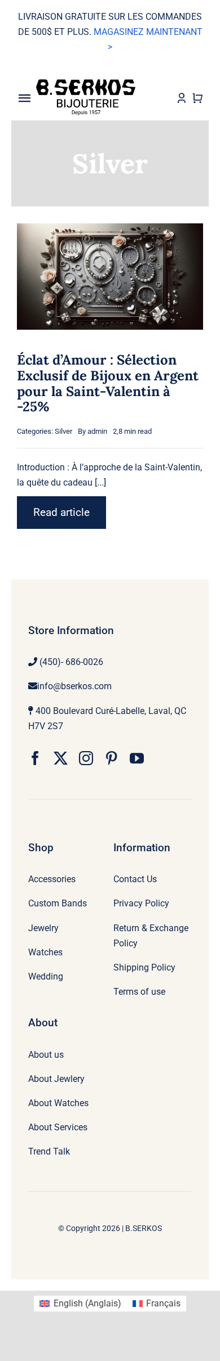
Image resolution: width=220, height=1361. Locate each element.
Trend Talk (49, 1151)
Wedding (45, 976)
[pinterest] (111, 758)
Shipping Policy (144, 967)
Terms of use (139, 991)
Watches (45, 952)
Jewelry (43, 928)
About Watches (58, 1103)
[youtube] (137, 758)
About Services (57, 1127)
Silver (63, 431)
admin (97, 431)
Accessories (52, 879)
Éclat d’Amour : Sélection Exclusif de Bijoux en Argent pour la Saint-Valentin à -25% (108, 383)
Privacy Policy (141, 903)
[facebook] (35, 758)
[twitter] (61, 758)
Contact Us (135, 879)
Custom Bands (57, 903)
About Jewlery (56, 1078)
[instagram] (86, 758)
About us (46, 1054)
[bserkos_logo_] (85, 83)
